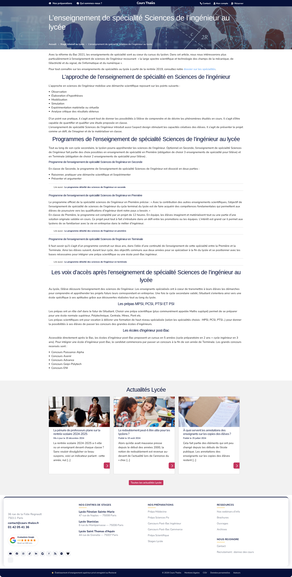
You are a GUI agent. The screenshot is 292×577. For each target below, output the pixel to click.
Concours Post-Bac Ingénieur (164, 523)
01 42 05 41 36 (18, 527)
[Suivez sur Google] (42, 553)
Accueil (52, 44)
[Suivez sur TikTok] (29, 553)
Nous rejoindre (228, 539)
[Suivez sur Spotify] (61, 553)
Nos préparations (62, 3)
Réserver (238, 3)
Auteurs (236, 572)
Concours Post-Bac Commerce (165, 529)
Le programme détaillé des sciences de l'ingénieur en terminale (95, 261)
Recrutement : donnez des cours (235, 552)
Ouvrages (222, 523)
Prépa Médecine (157, 511)
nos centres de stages (95, 505)
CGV (205, 572)
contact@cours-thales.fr (23, 523)
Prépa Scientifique (158, 535)
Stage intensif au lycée (72, 44)
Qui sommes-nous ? (91, 3)
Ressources (225, 505)
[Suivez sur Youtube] (10, 553)
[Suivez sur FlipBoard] (48, 553)
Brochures (223, 517)
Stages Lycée (155, 541)
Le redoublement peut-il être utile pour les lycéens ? (144, 432)
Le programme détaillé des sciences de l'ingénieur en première (95, 230)
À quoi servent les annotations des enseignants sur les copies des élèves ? (207, 432)
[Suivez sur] (10, 560)
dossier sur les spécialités (200, 69)
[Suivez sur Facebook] (16, 553)
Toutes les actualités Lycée (146, 482)
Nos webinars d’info (228, 511)
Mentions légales (192, 572)
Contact (206, 3)
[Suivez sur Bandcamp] (68, 553)
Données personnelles (220, 572)
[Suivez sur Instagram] (23, 553)
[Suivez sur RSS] (55, 553)
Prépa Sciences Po (158, 517)
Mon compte (221, 3)
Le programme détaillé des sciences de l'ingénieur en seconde (95, 187)
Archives (222, 529)
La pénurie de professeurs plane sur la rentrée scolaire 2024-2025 (76, 432)
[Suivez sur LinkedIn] (36, 553)
